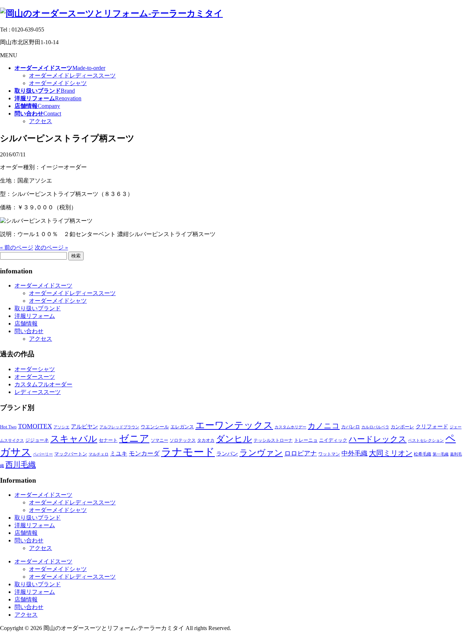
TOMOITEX (35, 426)
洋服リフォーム (34, 316)
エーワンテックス (234, 425)
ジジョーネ (37, 440)
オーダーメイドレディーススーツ (72, 75)
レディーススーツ (37, 392)
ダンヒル (234, 439)
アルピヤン (84, 426)
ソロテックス (183, 440)
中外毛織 (354, 453)
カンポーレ (402, 426)
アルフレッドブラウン (119, 427)
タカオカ (205, 440)
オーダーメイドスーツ (43, 285)
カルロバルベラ (375, 427)
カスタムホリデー (290, 427)
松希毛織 (422, 454)
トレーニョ (306, 440)
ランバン (227, 453)
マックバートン (70, 454)
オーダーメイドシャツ (58, 83)
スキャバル (73, 439)
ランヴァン (261, 452)
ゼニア (134, 438)
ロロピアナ (300, 453)
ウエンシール (155, 426)
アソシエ (61, 427)
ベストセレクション (426, 440)
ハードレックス (378, 439)
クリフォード (432, 426)
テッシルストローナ (273, 440)
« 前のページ (16, 247)
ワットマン (329, 454)
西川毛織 (20, 464)
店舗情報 (26, 323)
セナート (108, 440)
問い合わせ (28, 331)
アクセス (40, 121)
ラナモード (188, 452)
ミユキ (118, 453)
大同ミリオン (390, 453)
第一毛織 (441, 454)
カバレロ (350, 426)
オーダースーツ (34, 377)
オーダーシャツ (34, 369)
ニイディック (333, 440)
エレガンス (182, 426)
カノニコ (324, 425)
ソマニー (159, 440)
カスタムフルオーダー (43, 384)
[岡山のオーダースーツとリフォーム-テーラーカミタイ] (111, 13)
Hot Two (8, 426)
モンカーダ (144, 453)
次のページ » (51, 247)
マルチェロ (99, 454)
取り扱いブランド (37, 308)
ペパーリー (43, 454)
